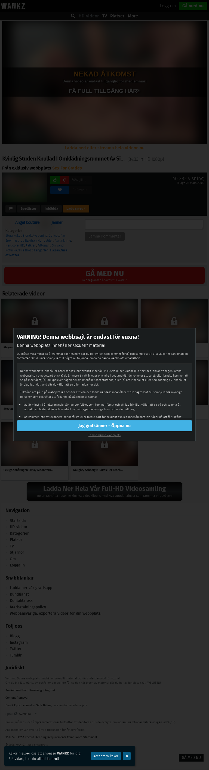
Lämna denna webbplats (104, 435)
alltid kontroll (48, 758)
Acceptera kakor (105, 756)
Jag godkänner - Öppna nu (104, 426)
